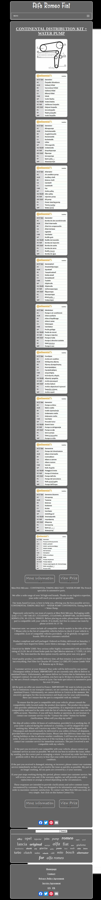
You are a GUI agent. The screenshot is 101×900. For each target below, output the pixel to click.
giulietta (81, 844)
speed (84, 840)
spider (52, 849)
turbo (17, 852)
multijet (47, 845)
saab (72, 848)
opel (28, 838)
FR (53, 888)
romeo (67, 838)
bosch (70, 852)
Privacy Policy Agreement (51, 878)
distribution (19, 849)
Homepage (51, 869)
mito (60, 852)
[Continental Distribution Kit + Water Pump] (51, 55)
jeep (35, 849)
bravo (85, 849)
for (41, 857)
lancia (22, 844)
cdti (52, 853)
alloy (19, 839)
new (72, 845)
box (65, 848)
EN (49, 888)
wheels (45, 853)
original (36, 844)
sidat (79, 849)
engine (78, 840)
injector (38, 839)
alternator (83, 852)
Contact (51, 874)
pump (55, 838)
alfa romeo (55, 858)
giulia (43, 848)
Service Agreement (51, 883)
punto (59, 848)
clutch (28, 852)
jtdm (46, 838)
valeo (37, 853)
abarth (29, 848)
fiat (66, 844)
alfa (56, 843)
